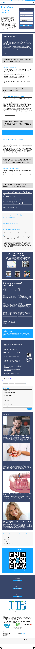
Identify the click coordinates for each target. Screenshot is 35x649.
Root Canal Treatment (10, 378)
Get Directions (17, 580)
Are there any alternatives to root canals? (10, 207)
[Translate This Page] (34, 648)
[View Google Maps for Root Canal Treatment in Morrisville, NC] (11, 267)
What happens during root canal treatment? (11, 198)
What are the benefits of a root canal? (10, 196)
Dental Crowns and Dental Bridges (9, 392)
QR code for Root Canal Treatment (7, 380)
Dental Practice (6, 541)
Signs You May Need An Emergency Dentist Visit (15, 435)
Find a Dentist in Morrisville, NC (9, 404)
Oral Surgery (6, 397)
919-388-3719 (27, 334)
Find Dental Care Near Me (8, 543)
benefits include (9, 71)
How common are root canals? (8, 205)
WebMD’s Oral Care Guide (11, 349)
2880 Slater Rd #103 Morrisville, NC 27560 (18, 0)
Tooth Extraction (7, 400)
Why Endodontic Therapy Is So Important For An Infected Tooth (17, 494)
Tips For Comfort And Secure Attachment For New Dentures (15, 462)
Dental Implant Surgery (8, 393)
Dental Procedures (7, 537)
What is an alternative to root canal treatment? (11, 201)
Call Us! (31, 0)
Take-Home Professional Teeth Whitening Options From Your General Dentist (17, 521)
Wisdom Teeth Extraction (8, 402)
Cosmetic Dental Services (8, 536)
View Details (12, 371)
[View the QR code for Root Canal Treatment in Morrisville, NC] (25, 266)
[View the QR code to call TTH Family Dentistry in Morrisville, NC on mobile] (17, 569)
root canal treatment (14, 98)
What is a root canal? (7, 194)
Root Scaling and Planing (8, 398)
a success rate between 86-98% (10, 115)
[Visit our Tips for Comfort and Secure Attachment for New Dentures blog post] (16, 460)
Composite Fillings (7, 390)
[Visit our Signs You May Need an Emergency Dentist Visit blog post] (16, 434)
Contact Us (17, 596)
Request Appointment (17, 588)
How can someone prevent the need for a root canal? (12, 199)
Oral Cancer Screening (7, 395)
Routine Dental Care (7, 539)
